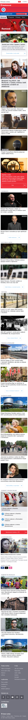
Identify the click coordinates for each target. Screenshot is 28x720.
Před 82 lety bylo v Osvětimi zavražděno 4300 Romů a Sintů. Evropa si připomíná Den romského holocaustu (13, 613)
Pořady (18, 17)
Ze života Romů (6, 395)
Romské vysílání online (9, 490)
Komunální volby (5, 670)
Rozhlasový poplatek (20, 679)
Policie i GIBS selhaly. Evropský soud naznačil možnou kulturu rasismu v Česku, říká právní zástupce (12, 655)
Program (11, 17)
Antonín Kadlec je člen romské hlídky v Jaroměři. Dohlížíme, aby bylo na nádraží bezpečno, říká (13, 362)
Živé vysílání (4, 682)
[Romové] (14, 25)
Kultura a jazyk (6, 242)
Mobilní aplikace (5, 688)
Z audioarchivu (6, 537)
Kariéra (16, 675)
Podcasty (3, 686)
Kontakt (17, 677)
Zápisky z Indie (6, 175)
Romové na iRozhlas (8, 574)
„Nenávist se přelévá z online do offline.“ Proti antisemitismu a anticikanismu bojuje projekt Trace (13, 458)
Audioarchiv (4, 684)
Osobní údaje (10, 716)
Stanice (3, 673)
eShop (3, 675)
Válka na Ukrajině (5, 668)
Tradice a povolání (7, 343)
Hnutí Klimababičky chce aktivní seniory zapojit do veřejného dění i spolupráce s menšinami (13, 436)
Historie (4, 292)
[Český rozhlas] (5, 1)
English (24, 716)
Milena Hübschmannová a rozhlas (11, 554)
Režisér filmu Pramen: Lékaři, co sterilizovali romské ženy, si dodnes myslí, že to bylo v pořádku (13, 210)
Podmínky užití (17, 716)
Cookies (3, 716)
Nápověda (17, 670)
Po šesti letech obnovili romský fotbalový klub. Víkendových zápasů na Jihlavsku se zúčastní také (13, 592)
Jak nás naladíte (19, 668)
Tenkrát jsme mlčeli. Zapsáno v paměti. (13, 44)
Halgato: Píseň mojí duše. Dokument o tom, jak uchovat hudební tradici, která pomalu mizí (13, 110)
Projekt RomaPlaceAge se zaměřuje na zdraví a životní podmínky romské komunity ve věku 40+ (14, 384)
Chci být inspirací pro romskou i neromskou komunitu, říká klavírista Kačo (12, 634)
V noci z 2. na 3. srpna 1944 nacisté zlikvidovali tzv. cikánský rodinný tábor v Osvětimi (12, 311)
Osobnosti (4, 191)
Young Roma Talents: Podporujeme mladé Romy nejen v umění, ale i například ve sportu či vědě (13, 132)
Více (24, 17)
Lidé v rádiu (18, 673)
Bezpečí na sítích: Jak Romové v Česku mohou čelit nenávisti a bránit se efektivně (14, 84)
